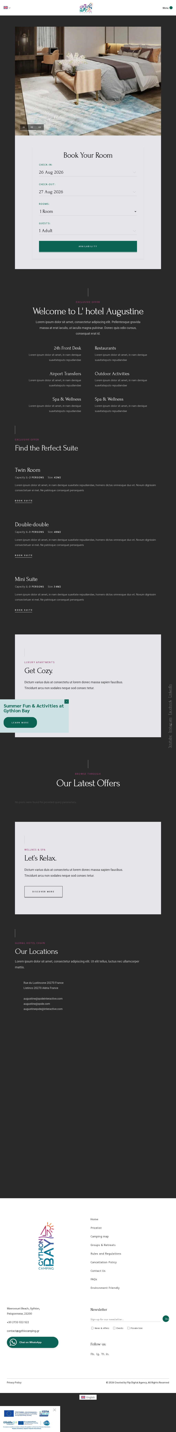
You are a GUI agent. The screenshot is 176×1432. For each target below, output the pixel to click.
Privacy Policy (14, 1382)
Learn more (20, 722)
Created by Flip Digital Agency (131, 1382)
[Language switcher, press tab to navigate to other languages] (7, 8)
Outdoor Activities (112, 373)
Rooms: (44, 203)
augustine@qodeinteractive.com (43, 998)
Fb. (93, 1354)
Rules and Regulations (106, 1253)
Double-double (31, 524)
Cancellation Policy (104, 1262)
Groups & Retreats (103, 1245)
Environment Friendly (105, 1287)
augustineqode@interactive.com (43, 1009)
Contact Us (98, 1270)
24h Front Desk (67, 348)
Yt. (103, 1354)
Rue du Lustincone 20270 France (43, 982)
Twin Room (27, 470)
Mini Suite (26, 579)
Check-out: (47, 184)
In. (107, 1354)
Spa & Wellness (67, 399)
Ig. (98, 1354)
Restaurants (105, 348)
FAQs (94, 1279)
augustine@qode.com (37, 1003)
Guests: (45, 223)
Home (94, 1219)
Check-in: (46, 164)
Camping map (100, 1236)
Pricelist (96, 1227)
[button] (66, 701)
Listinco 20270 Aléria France (41, 988)
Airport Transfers (65, 373)
